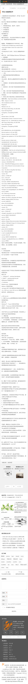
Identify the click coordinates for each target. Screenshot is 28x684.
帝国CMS (9, 559)
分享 (20, 486)
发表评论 (13, 8)
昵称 (4, 593)
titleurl (17, 564)
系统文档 (15, 559)
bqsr (13, 556)
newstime (8, 561)
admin (10, 497)
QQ (3, 604)
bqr (8, 564)
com (20, 561)
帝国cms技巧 (23, 564)
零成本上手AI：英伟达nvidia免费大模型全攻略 (14, 541)
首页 (3, 4)
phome (8, 556)
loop (7, 567)
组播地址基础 (17, 512)
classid (17, 556)
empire (3, 561)
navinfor (15, 561)
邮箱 (4, 596)
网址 (3, 600)
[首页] (26, 673)
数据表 (2, 556)
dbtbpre (3, 559)
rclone (2, 567)
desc (12, 564)
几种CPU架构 (17, 526)
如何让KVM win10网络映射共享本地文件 (12, 543)
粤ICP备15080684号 (13, 681)
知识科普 (9, 4)
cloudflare (3, 564)
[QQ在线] (11, 632)
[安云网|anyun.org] (20, 681)
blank (21, 559)
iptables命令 (4, 512)
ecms (22, 556)
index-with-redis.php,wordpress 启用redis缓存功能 (15, 536)
